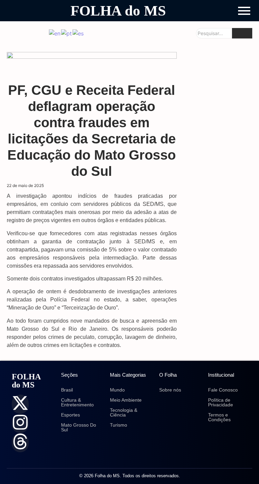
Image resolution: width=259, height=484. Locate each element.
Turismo (118, 425)
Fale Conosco (223, 390)
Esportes (70, 415)
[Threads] (20, 442)
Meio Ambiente (126, 400)
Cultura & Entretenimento (77, 402)
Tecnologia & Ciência (123, 412)
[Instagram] (20, 423)
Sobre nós (170, 390)
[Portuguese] (67, 33)
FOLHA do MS (118, 11)
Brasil (67, 390)
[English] (55, 33)
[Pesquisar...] (242, 33)
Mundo (117, 390)
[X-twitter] (20, 404)
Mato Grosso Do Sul (78, 427)
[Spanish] (78, 33)
